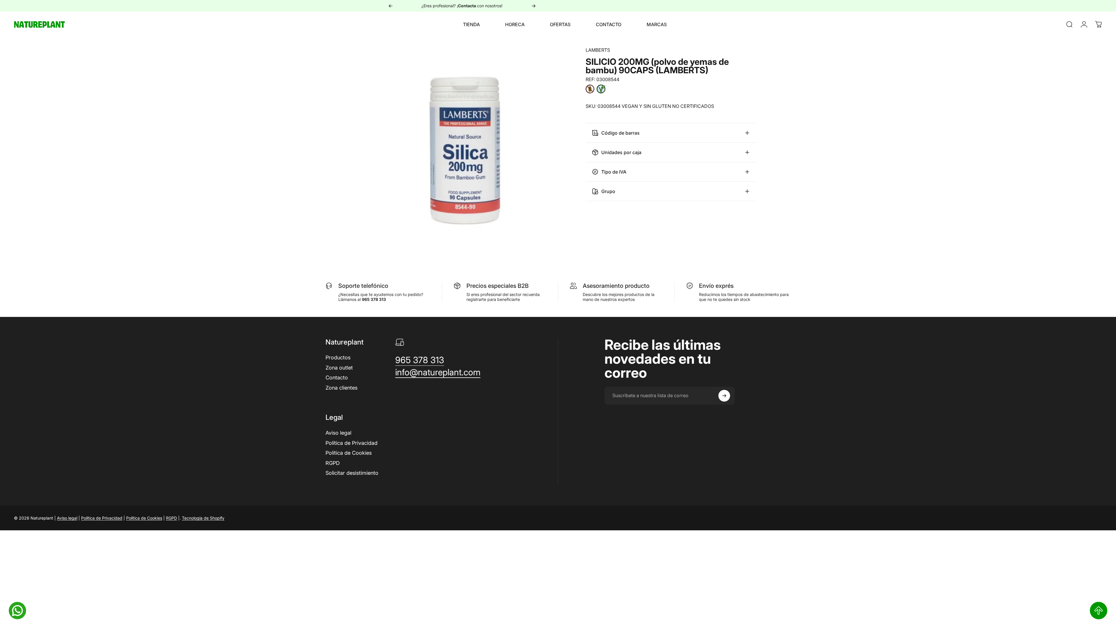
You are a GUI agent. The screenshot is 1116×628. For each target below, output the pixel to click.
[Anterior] (390, 6)
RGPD (333, 463)
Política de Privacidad (352, 443)
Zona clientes (341, 388)
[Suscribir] (724, 396)
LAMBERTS (598, 50)
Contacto (337, 377)
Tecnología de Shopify (203, 517)
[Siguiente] (533, 6)
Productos (338, 357)
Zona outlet (339, 368)
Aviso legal (338, 433)
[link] (419, 360)
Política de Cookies (349, 453)
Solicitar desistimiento (352, 473)
